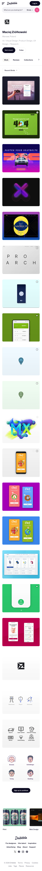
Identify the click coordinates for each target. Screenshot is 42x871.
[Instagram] (23, 852)
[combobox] (13, 10)
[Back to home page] (12, 3)
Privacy (27, 863)
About (25, 847)
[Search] (37, 10)
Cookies (35, 863)
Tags (15, 866)
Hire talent (22, 843)
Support (32, 847)
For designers (11, 843)
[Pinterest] (27, 852)
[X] (15, 852)
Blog (19, 847)
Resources (30, 866)
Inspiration (32, 843)
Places (21, 866)
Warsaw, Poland (9, 36)
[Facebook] (19, 852)
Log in (35, 3)
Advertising (11, 847)
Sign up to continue (21, 790)
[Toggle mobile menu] (3, 3)
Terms (20, 863)
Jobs (10, 866)
